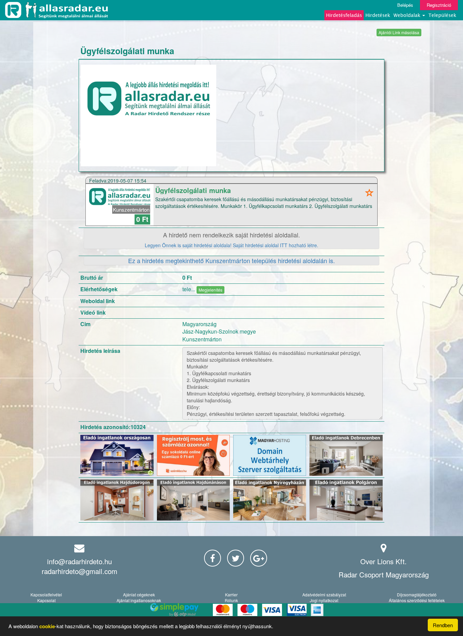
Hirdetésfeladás (344, 15)
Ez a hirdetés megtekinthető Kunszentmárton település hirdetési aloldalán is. (231, 260)
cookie (47, 626)
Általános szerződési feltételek (417, 600)
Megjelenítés (210, 290)
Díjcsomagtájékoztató (417, 594)
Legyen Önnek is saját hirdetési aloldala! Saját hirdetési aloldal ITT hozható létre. (231, 245)
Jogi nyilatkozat (324, 600)
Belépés (405, 5)
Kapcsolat (46, 600)
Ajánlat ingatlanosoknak (139, 600)
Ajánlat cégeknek (139, 594)
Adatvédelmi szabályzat (324, 594)
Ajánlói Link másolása (399, 32)
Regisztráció (439, 5)
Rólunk (231, 600)
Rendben (443, 625)
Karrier (231, 594)
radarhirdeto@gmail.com (79, 571)
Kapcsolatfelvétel (46, 594)
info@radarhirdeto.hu (79, 561)
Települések (442, 15)
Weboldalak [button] (408, 15)
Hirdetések (377, 15)
